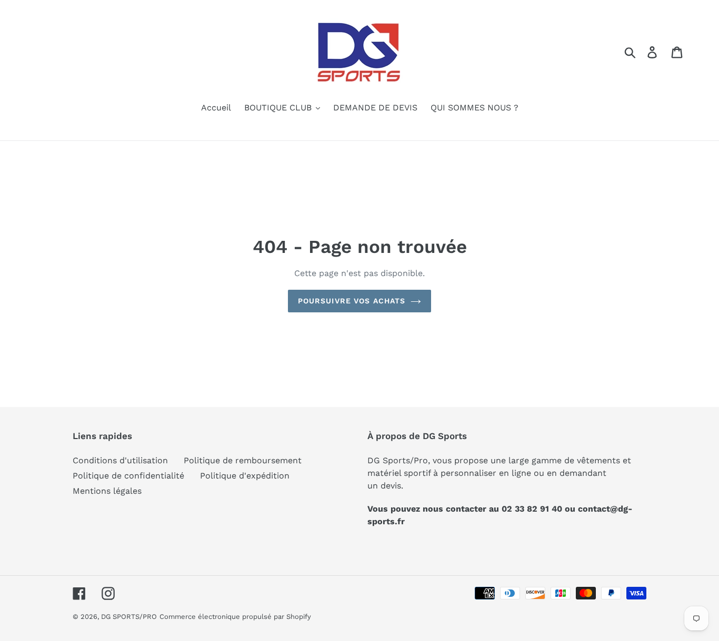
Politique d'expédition (244, 476)
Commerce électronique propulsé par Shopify (235, 616)
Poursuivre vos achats (352, 301)
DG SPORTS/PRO (129, 616)
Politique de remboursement (243, 460)
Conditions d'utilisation (120, 460)
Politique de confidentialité (128, 476)
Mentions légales (107, 491)
